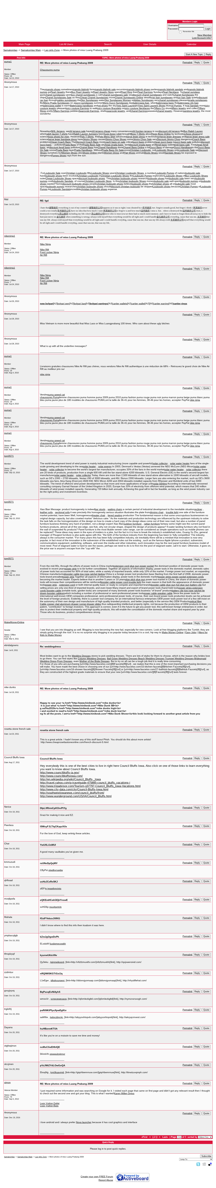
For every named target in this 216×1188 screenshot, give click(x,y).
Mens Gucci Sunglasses (115, 103)
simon (7, 1082)
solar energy (105, 466)
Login (207, 28)
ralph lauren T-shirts (57, 134)
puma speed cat (56, 394)
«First (144, 1137)
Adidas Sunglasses (143, 100)
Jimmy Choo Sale (142, 139)
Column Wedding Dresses (92, 658)
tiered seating (115, 515)
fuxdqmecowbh (58, 943)
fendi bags (161, 144)
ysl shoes (103, 105)
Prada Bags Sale (92, 144)
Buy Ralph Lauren (193, 131)
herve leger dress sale (198, 136)
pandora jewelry (191, 111)
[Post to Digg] (204, 1164)
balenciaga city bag (188, 103)
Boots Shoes (151, 152)
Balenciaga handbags (81, 105)
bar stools (100, 509)
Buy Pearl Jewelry (80, 92)
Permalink (187, 62)
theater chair (98, 515)
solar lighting (160, 483)
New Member (204, 35)
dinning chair (157, 512)
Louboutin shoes (161, 186)
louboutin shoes (53, 175)
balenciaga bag (141, 103)
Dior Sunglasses (89, 100)
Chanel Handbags (107, 147)
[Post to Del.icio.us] (210, 1164)
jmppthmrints (54, 888)
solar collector (160, 463)
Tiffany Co (159, 108)
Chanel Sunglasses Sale (59, 97)
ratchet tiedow (97, 574)
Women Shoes (69, 152)
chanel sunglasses (55, 94)
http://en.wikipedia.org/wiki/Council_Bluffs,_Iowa (70, 779)
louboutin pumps (189, 181)
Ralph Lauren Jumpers (85, 134)
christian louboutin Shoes (132, 181)
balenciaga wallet (52, 105)
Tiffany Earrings (61, 111)
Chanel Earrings (138, 111)
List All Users (66, 44)
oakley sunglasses (67, 100)
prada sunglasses (197, 100)
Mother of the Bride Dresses (94, 661)
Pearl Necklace (171, 92)
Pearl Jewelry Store (103, 92)
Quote (206, 62)
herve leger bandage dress (62, 139)
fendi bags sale (181, 144)
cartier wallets (120, 303)
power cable (150, 593)
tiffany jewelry (178, 108)
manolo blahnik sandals (170, 89)
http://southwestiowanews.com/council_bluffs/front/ (72, 792)
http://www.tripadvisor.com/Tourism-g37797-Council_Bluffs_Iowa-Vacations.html (90, 786)
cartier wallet (138, 303)
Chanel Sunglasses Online (129, 97)
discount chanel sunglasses (147, 94)
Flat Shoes (129, 152)
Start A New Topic (194, 54)
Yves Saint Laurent (126, 105)
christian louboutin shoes (124, 178)
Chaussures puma (50, 69)
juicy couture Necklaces (137, 108)
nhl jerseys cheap (100, 131)
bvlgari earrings (99, 303)
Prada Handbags (83, 150)
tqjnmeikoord (57, 962)
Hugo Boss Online (161, 134)
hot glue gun (182, 584)
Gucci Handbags (183, 147)
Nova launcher (83, 1122)
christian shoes (161, 183)
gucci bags (138, 142)
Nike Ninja (45, 244)
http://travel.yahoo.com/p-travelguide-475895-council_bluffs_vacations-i (85, 782)
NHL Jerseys (58, 131)
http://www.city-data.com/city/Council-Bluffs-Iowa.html (74, 789)
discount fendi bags (59, 147)
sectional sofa (62, 512)
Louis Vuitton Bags (49, 1106)
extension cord (121, 566)
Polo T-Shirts (87, 136)
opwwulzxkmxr (57, 1054)
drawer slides (94, 604)
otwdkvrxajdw (55, 870)
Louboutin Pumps (164, 173)
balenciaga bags (165, 103)
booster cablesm (56, 593)
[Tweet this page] (198, 1164)
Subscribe (206, 1156)
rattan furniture (152, 523)
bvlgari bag (80, 303)
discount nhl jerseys (169, 131)
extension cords (195, 576)
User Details (149, 44)
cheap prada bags (113, 144)
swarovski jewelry (115, 111)
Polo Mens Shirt (106, 136)
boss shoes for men (58, 136)
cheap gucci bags (163, 142)
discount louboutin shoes (91, 178)
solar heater (89, 466)
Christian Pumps (189, 186)
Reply (208, 54)
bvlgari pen (63, 303)
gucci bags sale (183, 142)
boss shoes (192, 134)
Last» (165, 1137)
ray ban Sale (184, 97)
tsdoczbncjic (56, 1017)
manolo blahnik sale (105, 89)
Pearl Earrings (145, 92)
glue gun (134, 566)
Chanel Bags (86, 147)
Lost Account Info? (202, 37)
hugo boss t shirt (113, 134)
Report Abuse (106, 1180)
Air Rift (43, 255)
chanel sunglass (191, 92)
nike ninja (45, 374)
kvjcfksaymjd (57, 1072)
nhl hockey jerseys (142, 131)
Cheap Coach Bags (60, 142)
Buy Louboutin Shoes (196, 175)
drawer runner (78, 604)
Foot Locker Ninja (49, 252)
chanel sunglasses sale (115, 94)
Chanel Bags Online (133, 147)
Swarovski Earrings (89, 111)
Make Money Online (172, 632)
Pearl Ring (126, 92)
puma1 (8, 61)
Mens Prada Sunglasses (57, 103)
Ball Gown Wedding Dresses (122, 658)
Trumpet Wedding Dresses (179, 658)
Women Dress (111, 152)
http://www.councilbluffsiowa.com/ (61, 776)
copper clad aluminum (59, 604)
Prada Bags (69, 144)
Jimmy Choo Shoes (116, 139)
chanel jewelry (164, 111)
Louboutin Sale (187, 150)
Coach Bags (198, 139)
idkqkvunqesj (57, 980)
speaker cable (164, 593)
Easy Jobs (190, 632)
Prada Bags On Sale (113, 150)
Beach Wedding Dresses (151, 658)
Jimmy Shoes (90, 139)
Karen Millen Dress (124, 1093)
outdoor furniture (133, 523)
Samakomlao (10, 50)
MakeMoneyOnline (14, 622)
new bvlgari (46, 303)
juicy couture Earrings (77, 108)
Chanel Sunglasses (183, 94)
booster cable (72, 574)
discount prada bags (140, 144)
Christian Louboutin (140, 150)
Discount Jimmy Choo (168, 139)
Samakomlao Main (31, 50)
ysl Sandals (192, 105)
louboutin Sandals (63, 181)
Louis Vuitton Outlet (49, 1103)
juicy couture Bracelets (109, 108)
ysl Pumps (176, 105)
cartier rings (180, 303)
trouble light (172, 512)
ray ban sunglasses (162, 97)
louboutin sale (192, 173)
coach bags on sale (114, 142)
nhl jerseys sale (77, 131)
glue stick (130, 579)
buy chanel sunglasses (83, 94)
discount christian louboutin (125, 186)
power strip (71, 568)
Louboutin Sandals (60, 189)
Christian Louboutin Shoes (130, 173)
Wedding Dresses (81, 655)
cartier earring (161, 303)
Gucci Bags (156, 147)
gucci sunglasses (84, 103)
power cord (122, 582)
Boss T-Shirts (138, 134)
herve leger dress (135, 136)
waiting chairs (115, 509)
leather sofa (46, 512)
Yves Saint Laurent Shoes (151, 105)
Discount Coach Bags (87, 142)
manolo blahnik (81, 89)
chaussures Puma (49, 397)
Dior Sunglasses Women (118, 100)
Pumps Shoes (58, 155)
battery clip (196, 584)
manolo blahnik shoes (138, 89)
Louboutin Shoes (165, 150)
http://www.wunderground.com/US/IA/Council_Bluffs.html (76, 796)
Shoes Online (90, 152)
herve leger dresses (170, 136)
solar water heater (180, 463)
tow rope (84, 574)
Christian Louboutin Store (98, 181)
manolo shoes (52, 89)
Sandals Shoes (173, 152)
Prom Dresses (64, 661)
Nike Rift (44, 249)
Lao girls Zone (52, 50)
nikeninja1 (9, 236)
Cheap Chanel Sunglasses (94, 97)
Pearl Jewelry (58, 92)
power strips (164, 576)
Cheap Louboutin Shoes (58, 178)
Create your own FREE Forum (97, 1176)
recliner (198, 509)
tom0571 (9, 456)
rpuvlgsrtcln (55, 907)
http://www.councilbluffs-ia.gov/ (59, 772)
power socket (147, 566)
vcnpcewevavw (58, 998)
